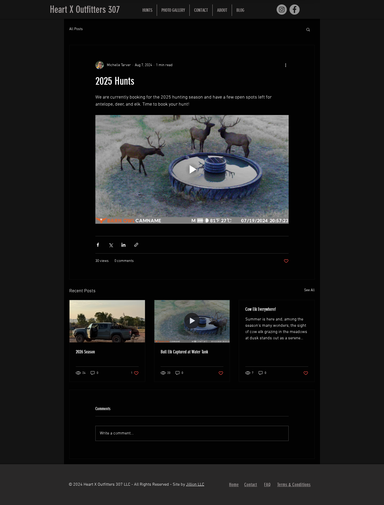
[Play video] (192, 169)
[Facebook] (294, 9)
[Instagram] (282, 9)
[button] (147, 10)
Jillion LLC (195, 484)
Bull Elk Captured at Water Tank (184, 352)
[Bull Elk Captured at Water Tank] (192, 321)
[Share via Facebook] (97, 244)
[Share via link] (136, 244)
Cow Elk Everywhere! (260, 309)
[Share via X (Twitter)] (110, 244)
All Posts (76, 29)
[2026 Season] (107, 321)
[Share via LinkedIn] (123, 244)
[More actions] (285, 65)
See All (309, 290)
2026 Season (85, 352)
